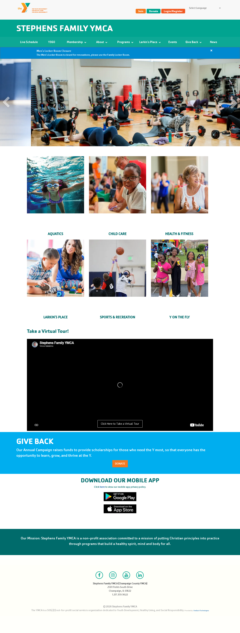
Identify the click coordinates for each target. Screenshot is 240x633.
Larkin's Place (148, 42)
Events (172, 42)
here (102, 487)
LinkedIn (140, 575)
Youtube (126, 575)
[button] (6, 103)
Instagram (113, 575)
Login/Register (173, 11)
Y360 (51, 42)
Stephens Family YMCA (64, 28)
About (100, 42)
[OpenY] (34, 8)
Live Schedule (29, 42)
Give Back (192, 42)
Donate (153, 11)
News (213, 42)
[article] (120, 53)
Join (140, 11)
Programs (123, 42)
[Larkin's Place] (55, 268)
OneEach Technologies (201, 610)
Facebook (99, 575)
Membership (75, 42)
